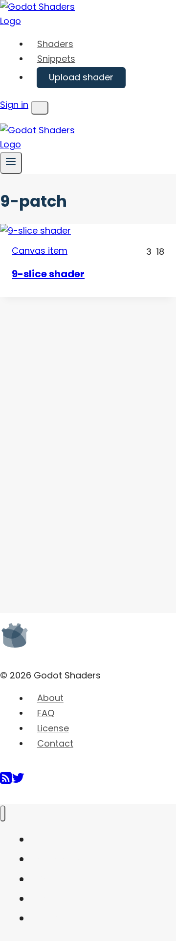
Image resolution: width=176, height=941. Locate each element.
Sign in (14, 104)
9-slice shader (48, 274)
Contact (55, 743)
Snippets (56, 58)
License (53, 728)
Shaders (55, 44)
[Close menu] (2, 813)
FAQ (45, 713)
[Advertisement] (73, 444)
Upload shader (81, 77)
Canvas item (39, 250)
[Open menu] (11, 163)
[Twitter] (18, 781)
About (50, 698)
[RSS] (6, 781)
